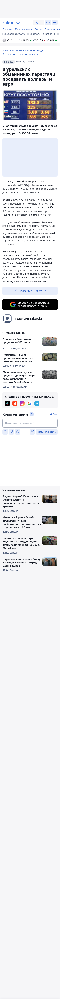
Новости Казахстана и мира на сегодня (23, 50)
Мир (17, 29)
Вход (55, 414)
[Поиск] (48, 22)
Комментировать (47, 431)
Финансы (27, 29)
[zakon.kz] (11, 22)
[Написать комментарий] (30, 423)
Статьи (38, 29)
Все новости (8, 54)
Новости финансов (28, 54)
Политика (7, 29)
